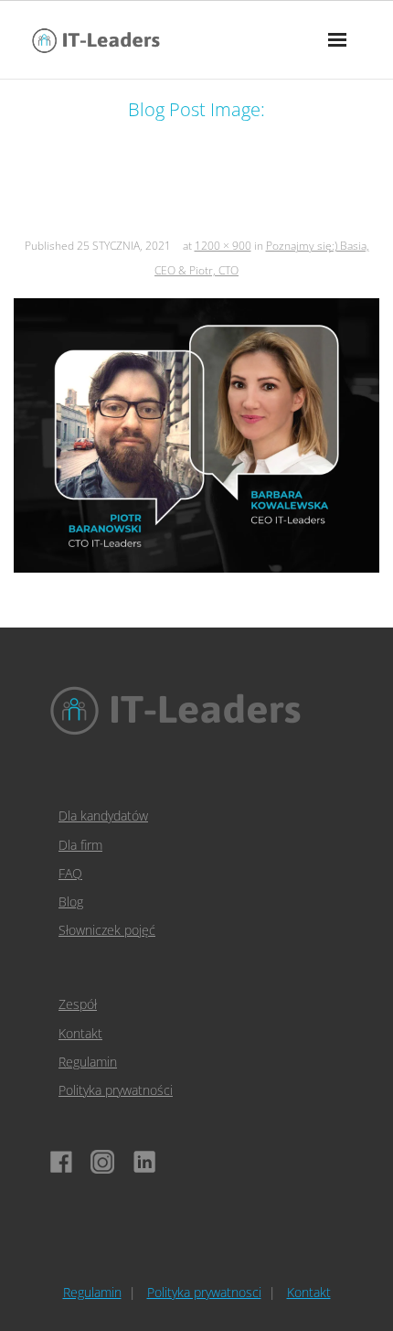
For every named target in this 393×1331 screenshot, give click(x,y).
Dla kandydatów (103, 815)
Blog (70, 901)
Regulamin (87, 1061)
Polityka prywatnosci (204, 1292)
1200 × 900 (223, 245)
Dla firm (80, 844)
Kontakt (80, 1033)
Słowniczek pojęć (106, 930)
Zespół (77, 1004)
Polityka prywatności (115, 1090)
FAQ (70, 873)
